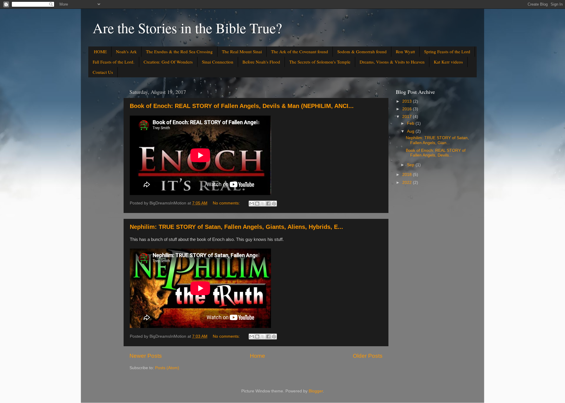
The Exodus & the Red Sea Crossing (179, 51)
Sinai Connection (217, 62)
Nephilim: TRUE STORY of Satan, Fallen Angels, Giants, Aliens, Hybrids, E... (236, 227)
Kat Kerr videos (448, 62)
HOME (100, 51)
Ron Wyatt (405, 51)
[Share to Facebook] (268, 204)
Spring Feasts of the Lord (447, 51)
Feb (411, 123)
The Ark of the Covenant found (299, 51)
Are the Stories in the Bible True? (187, 27)
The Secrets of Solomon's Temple (319, 62)
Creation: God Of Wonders (168, 62)
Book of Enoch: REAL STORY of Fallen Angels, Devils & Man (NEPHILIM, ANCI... (242, 106)
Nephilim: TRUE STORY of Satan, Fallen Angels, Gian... (437, 140)
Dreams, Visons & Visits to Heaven (392, 62)
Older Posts (368, 356)
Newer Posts (145, 356)
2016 (407, 109)
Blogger (316, 391)
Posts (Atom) (167, 368)
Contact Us (103, 72)
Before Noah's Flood (261, 62)
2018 (407, 174)
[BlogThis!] (257, 204)
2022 (407, 182)
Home (257, 356)
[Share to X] (263, 204)
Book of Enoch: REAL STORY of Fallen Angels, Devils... (436, 152)
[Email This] (252, 204)
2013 (407, 101)
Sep (411, 165)
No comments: (227, 203)
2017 (407, 116)
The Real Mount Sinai (242, 51)
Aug (411, 131)
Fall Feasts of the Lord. (113, 62)
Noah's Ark (126, 51)
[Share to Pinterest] (274, 204)
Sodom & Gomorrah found (362, 51)
